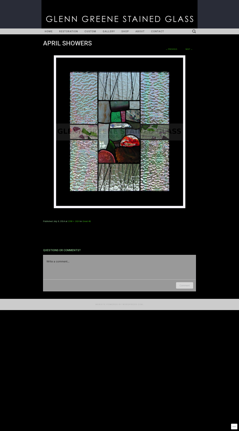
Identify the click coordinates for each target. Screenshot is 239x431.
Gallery (109, 31)
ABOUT (140, 31)
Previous (171, 49)
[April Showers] (119, 131)
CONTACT (157, 31)
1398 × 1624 (74, 221)
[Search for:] (194, 31)
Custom (90, 31)
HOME (49, 31)
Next (189, 49)
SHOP (125, 31)
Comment (184, 285)
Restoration (68, 31)
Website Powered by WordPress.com (119, 304)
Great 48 (86, 221)
